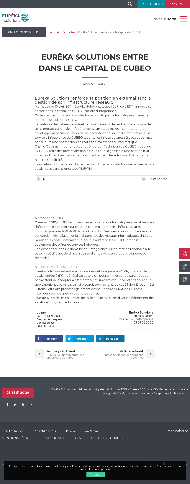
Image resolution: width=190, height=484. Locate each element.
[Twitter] (12, 405)
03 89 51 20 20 (165, 19)
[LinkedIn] (28, 405)
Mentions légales (17, 438)
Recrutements (151, 4)
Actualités (68, 32)
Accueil (54, 32)
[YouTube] (20, 405)
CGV (78, 438)
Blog (70, 431)
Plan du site (54, 438)
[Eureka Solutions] (16, 17)
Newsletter (45, 431)
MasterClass (13, 431)
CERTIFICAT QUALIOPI (108, 438)
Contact (92, 431)
